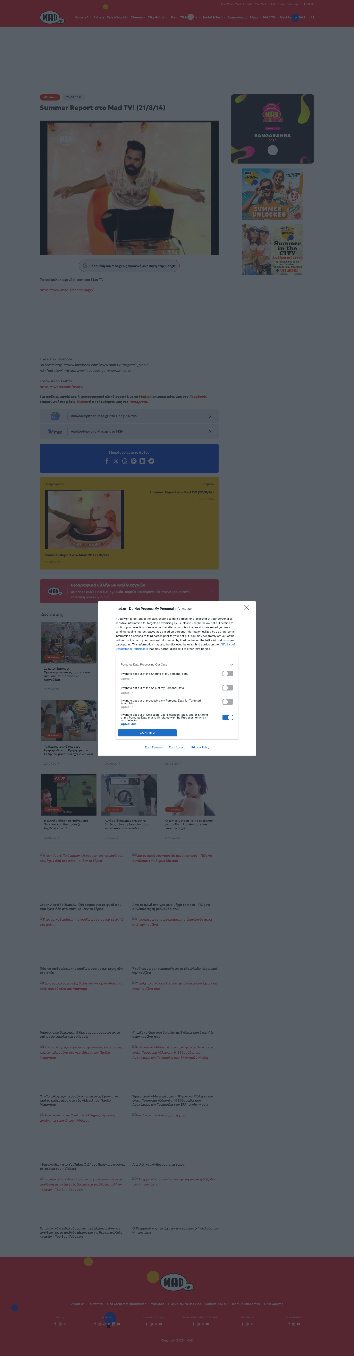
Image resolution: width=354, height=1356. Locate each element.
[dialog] (177, 678)
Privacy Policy (200, 747)
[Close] (248, 609)
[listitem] (177, 664)
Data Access (177, 747)
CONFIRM (147, 732)
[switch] (227, 673)
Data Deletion (154, 747)
